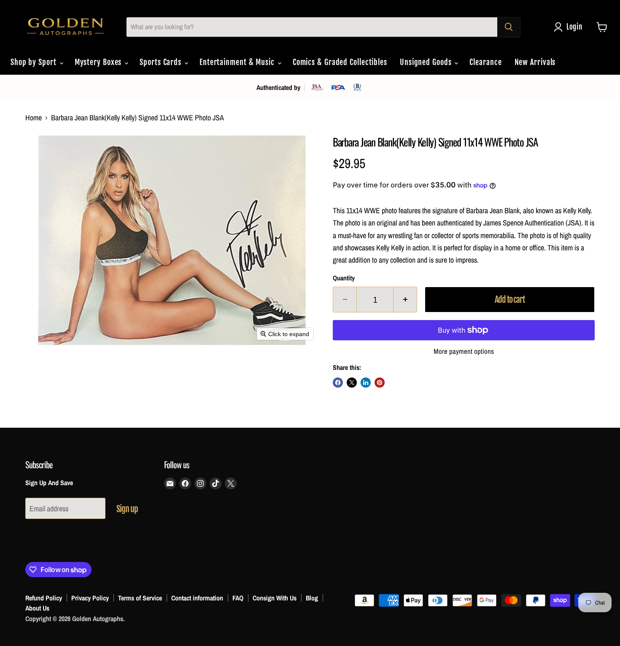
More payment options (464, 351)
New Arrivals (535, 62)
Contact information (197, 598)
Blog (312, 598)
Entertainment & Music (238, 62)
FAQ (237, 598)
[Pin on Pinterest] (380, 382)
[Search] (508, 27)
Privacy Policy (90, 598)
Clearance (485, 62)
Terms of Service (140, 598)
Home (33, 118)
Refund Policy (43, 598)
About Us (37, 608)
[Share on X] (352, 382)
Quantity (344, 278)
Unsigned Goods (427, 62)
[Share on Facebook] (338, 382)
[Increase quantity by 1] (405, 299)
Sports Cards (161, 62)
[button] (570, 27)
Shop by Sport (35, 62)
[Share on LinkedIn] (366, 382)
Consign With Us (275, 598)
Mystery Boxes (99, 62)
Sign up (127, 509)
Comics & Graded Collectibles (340, 62)
